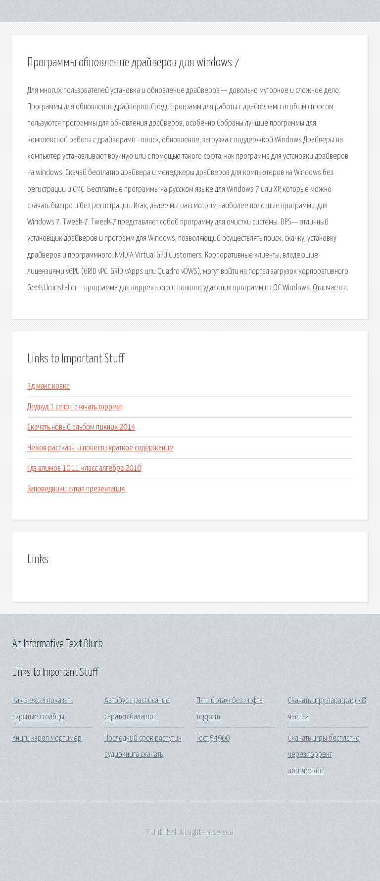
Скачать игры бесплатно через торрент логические (324, 755)
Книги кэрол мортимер (47, 738)
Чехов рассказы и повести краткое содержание (100, 448)
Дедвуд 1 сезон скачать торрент (74, 407)
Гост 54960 (213, 738)
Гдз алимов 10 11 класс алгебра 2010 (84, 468)
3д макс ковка (48, 386)
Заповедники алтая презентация (76, 489)
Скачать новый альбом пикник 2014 (81, 427)
